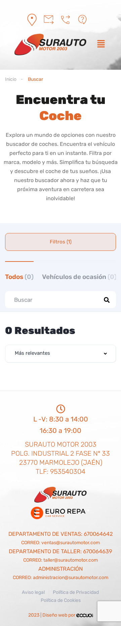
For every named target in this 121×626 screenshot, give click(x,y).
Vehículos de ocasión (79, 277)
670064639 (97, 551)
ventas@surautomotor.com (70, 543)
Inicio (10, 79)
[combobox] (60, 353)
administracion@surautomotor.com (70, 577)
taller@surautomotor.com (70, 560)
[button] (101, 44)
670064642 (98, 534)
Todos (19, 277)
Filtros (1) (61, 242)
